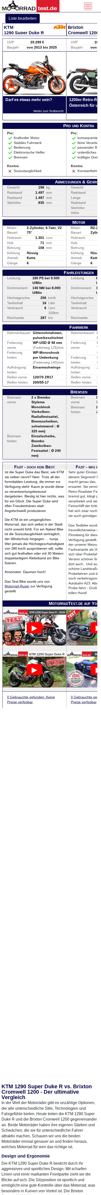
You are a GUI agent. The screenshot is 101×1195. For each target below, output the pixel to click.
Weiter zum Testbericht (48, 111)
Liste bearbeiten (23, 18)
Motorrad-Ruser (17, 586)
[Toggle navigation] (88, 6)
